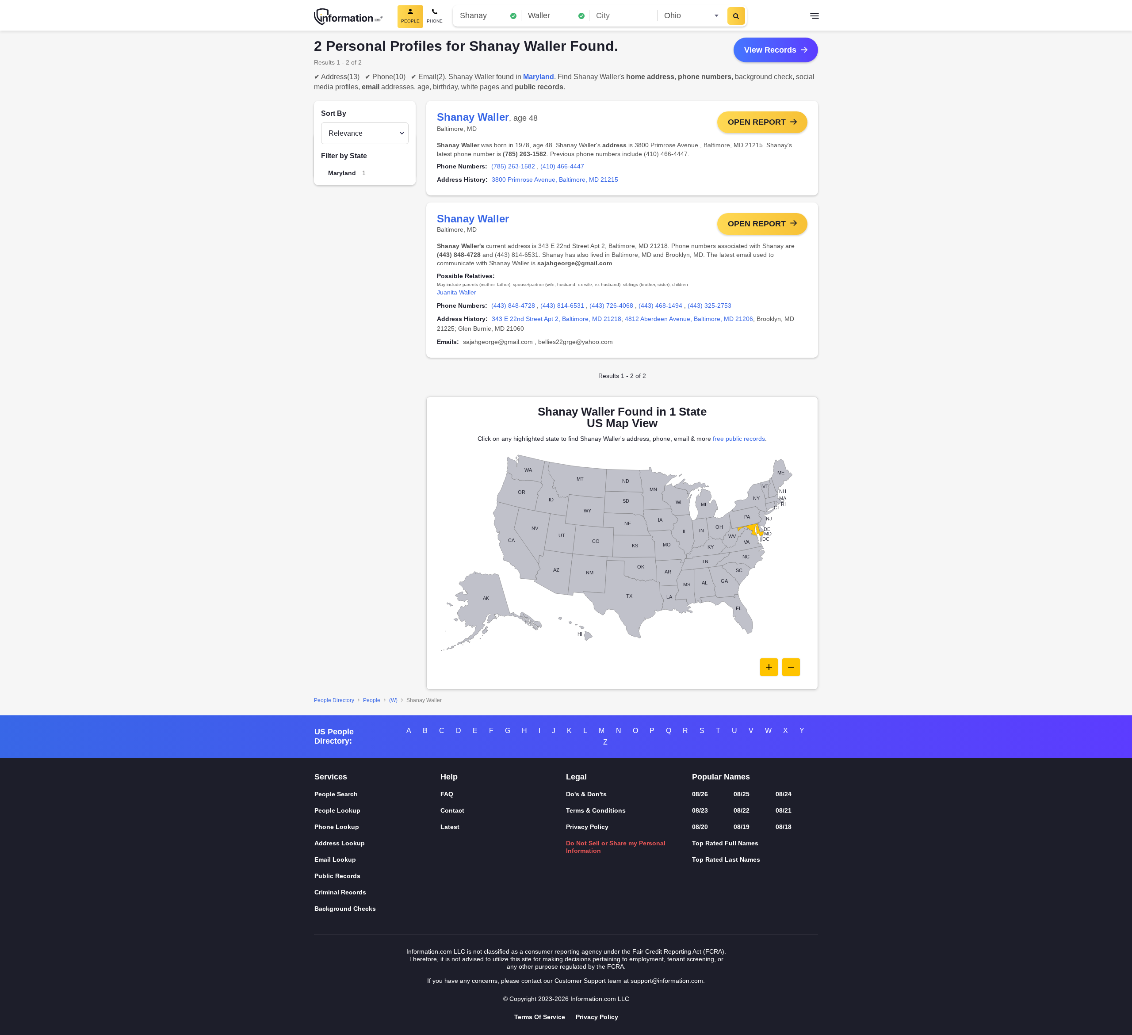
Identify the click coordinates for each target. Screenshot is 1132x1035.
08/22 (742, 810)
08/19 (742, 826)
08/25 (742, 794)
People (371, 700)
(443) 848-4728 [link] (513, 305)
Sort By (333, 113)
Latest (449, 826)
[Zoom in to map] (769, 667)
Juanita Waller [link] (456, 292)
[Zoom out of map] (791, 667)
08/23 (700, 810)
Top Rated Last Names (726, 859)
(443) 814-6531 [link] (562, 305)
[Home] (348, 17)
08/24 (784, 794)
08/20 (700, 826)
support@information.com (667, 980)
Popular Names (721, 776)
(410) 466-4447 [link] (562, 166)
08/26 (700, 794)
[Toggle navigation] (814, 17)
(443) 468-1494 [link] (660, 305)
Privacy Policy (587, 826)
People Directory (334, 700)
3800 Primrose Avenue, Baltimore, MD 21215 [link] (555, 179)
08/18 (784, 826)
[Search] (736, 16)
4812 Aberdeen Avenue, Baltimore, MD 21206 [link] (689, 318)
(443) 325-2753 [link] (709, 305)
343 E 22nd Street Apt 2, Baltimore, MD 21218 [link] (556, 318)
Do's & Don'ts (586, 794)
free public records (739, 438)
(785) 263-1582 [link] (513, 166)
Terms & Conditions (596, 810)
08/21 (784, 810)
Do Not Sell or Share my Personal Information (615, 847)
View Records (770, 50)
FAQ (446, 794)
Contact (452, 810)
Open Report (757, 122)
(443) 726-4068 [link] (611, 305)
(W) (393, 700)
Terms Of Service (539, 1016)
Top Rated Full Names (725, 843)
